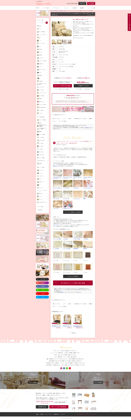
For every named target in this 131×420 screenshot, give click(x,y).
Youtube (70, 368)
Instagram (61, 368)
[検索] (47, 23)
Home (51, 10)
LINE (67, 368)
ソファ (59, 10)
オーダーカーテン (56, 8)
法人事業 (74, 8)
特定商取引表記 (56, 414)
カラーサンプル (56, 224)
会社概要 (37, 414)
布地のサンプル (56, 166)
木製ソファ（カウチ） (63, 10)
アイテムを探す (55, 10)
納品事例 (82, 8)
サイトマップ (62, 414)
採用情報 (41, 414)
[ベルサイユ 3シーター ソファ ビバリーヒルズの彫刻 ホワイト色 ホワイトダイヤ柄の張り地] (62, 29)
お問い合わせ (61, 292)
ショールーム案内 (91, 8)
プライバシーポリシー (48, 414)
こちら (78, 292)
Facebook (64, 368)
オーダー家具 (46, 8)
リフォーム (66, 8)
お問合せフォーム (88, 127)
